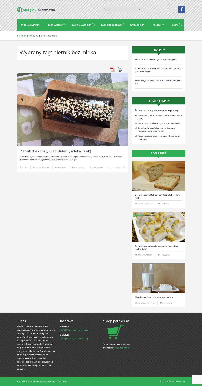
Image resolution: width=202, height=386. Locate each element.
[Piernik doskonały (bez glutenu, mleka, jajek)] (72, 109)
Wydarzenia (137, 25)
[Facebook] (181, 10)
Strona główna (30, 25)
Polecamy (158, 25)
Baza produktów (111, 25)
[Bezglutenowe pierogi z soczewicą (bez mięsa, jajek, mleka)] (158, 227)
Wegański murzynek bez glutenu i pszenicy (158, 110)
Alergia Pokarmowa (60, 381)
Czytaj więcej (114, 167)
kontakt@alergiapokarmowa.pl (74, 330)
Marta (25, 167)
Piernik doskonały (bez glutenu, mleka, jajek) (55, 151)
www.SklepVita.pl (121, 348)
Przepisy (159, 50)
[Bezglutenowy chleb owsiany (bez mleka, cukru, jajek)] (158, 176)
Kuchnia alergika (81, 25)
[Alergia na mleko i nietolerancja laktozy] (158, 278)
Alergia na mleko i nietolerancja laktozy (154, 297)
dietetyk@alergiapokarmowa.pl (74, 338)
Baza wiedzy (55, 25)
